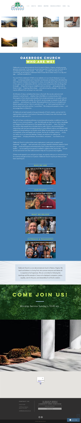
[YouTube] (39, 417)
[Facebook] (42, 417)
